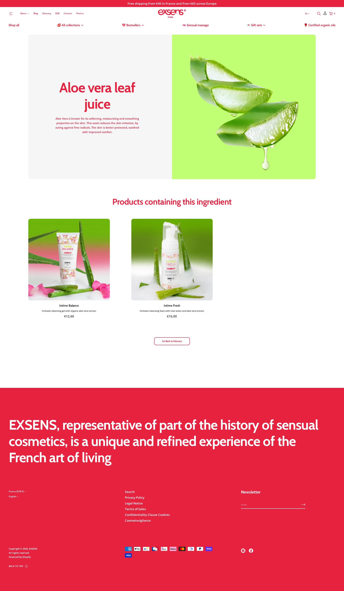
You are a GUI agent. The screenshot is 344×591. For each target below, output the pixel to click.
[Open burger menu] (11, 14)
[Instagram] (243, 551)
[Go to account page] (325, 14)
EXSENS (33, 548)
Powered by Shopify (20, 557)
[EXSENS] (172, 13)
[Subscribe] (303, 504)
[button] (319, 14)
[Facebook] (251, 551)
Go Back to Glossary (172, 341)
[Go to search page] (319, 14)
